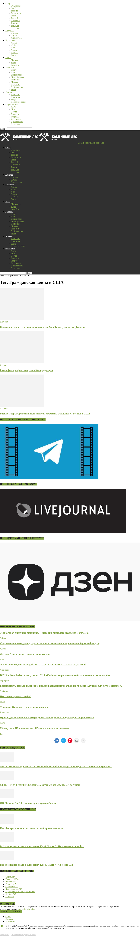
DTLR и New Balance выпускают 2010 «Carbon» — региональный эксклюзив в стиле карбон (55, 675)
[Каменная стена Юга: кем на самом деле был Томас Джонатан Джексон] (22, 319)
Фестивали (16, 119)
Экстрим (15, 28)
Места (8, 57)
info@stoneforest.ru (26, 909)
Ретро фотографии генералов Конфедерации (26, 370)
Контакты (10, 921)
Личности (15, 94)
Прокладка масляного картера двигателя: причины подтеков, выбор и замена (47, 717)
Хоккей (14, 18)
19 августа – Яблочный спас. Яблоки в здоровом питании (34, 728)
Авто (13, 107)
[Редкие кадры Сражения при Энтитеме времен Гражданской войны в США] (22, 406)
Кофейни (15, 65)
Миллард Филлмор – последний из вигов (24, 707)
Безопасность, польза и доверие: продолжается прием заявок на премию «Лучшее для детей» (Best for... (61, 685)
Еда (1, 733)
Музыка (14, 82)
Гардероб (9, 30)
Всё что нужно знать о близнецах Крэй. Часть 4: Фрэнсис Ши (36, 864)
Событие (4, 691)
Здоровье (15, 116)
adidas (13, 45)
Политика (15, 97)
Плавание (15, 20)
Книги (14, 70)
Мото (13, 109)
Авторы (9, 919)
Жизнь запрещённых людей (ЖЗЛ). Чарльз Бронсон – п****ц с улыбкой (43, 664)
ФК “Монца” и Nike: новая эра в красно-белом (28, 803)
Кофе (13, 89)
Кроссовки (10, 40)
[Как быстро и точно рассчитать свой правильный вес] (7, 823)
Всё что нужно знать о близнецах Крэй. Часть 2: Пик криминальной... (42, 846)
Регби (13, 16)
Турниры (15, 23)
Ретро (13, 99)
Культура (9, 67)
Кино (13, 72)
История (9, 92)
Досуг (3, 649)
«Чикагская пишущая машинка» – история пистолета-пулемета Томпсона (44, 632)
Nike (13, 48)
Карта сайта (4, 935)
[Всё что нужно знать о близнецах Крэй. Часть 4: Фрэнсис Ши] (7, 859)
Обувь (14, 35)
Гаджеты (15, 114)
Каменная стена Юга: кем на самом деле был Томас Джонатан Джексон (42, 327)
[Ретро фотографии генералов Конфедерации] (22, 362)
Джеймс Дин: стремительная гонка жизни (25, 654)
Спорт (8, 3)
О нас (8, 916)
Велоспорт (16, 13)
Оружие (14, 112)
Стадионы (16, 6)
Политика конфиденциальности (23, 935)
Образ (3, 638)
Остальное (16, 124)
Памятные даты (18, 102)
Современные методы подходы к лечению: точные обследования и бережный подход (50, 643)
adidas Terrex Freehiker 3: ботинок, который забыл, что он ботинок (40, 784)
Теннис (14, 11)
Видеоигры (16, 75)
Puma (13, 55)
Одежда (14, 33)
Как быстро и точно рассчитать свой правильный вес (32, 828)
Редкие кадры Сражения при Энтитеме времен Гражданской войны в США (45, 413)
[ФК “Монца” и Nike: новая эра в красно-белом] (7, 798)
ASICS (14, 43)
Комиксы (15, 80)
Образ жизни (11, 104)
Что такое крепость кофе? (15, 696)
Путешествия (17, 121)
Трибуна (15, 25)
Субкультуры (17, 87)
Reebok (14, 52)
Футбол (14, 8)
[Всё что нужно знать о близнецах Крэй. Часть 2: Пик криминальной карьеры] (7, 841)
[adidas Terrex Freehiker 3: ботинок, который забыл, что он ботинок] (7, 779)
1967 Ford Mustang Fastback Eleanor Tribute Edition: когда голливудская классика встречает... (56, 766)
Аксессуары (16, 38)
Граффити (15, 84)
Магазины (16, 60)
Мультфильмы (17, 77)
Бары (13, 62)
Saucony (14, 50)
